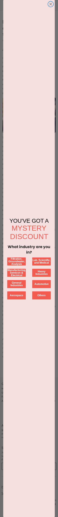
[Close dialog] (50, 4)
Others (41, 295)
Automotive (41, 284)
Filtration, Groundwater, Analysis (16, 261)
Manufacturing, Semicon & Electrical (16, 273)
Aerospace (16, 295)
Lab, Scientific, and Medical (41, 261)
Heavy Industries (41, 272)
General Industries (16, 284)
